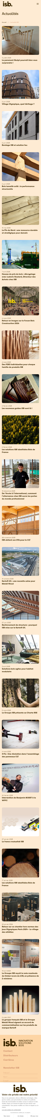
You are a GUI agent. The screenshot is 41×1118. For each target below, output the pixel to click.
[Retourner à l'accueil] (7, 4)
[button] (38, 4)
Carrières (8, 1060)
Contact (7, 1051)
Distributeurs (10, 1055)
